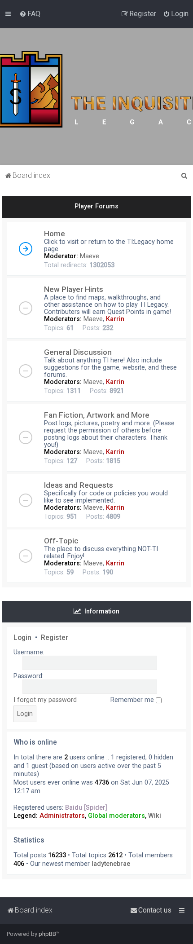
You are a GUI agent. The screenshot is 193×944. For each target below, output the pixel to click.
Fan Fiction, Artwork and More (96, 414)
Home (54, 233)
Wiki (154, 815)
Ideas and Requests (78, 485)
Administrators (62, 815)
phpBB (47, 934)
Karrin (115, 318)
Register (54, 638)
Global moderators (116, 815)
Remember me (133, 699)
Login (22, 638)
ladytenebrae (111, 863)
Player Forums (96, 206)
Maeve (89, 256)
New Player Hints (73, 289)
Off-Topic (61, 540)
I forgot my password (45, 699)
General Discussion (78, 352)
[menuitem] (29, 14)
